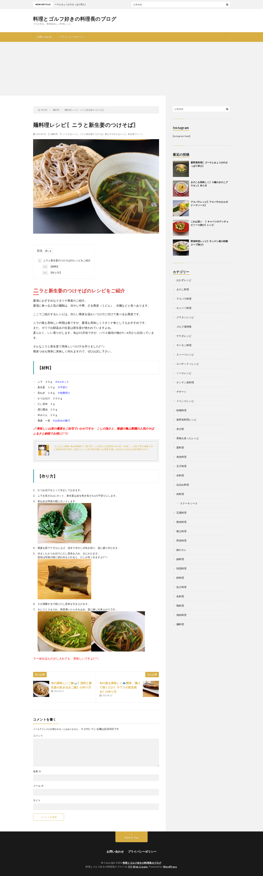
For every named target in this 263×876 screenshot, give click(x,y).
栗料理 (180, 447)
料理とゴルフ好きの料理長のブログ (74, 18)
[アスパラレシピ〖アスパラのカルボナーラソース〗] (181, 208)
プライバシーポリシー (71, 36)
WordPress (170, 866)
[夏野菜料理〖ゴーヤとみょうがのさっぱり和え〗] (181, 169)
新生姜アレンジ (135, 134)
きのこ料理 (182, 289)
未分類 (180, 428)
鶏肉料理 (181, 614)
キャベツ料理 (183, 307)
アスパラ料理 (183, 298)
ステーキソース (189, 503)
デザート (181, 391)
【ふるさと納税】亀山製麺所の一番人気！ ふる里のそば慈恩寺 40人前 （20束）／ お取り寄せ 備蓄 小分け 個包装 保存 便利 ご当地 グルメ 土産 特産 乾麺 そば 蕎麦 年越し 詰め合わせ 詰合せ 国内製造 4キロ (103, 448)
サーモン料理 (183, 345)
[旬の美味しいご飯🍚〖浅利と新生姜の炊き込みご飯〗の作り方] (41, 689)
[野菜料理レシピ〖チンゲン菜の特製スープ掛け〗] (181, 248)
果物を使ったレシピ (187, 438)
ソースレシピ (183, 373)
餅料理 (180, 577)
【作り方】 (52, 272)
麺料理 (54, 134)
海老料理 (181, 456)
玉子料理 (181, 466)
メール (38, 786)
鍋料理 (180, 559)
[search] (227, 4)
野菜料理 (181, 540)
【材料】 (51, 266)
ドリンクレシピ (185, 400)
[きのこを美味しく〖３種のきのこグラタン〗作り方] (181, 188)
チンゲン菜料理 (185, 382)
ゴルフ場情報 (183, 326)
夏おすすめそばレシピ (115, 134)
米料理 (180, 475)
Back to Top (131, 837)
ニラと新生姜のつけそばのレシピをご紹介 (65, 260)
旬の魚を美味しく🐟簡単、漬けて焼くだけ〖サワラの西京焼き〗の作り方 (119, 687)
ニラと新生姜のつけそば (91, 134)
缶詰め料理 (182, 484)
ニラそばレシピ (70, 134)
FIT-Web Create (138, 866)
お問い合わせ (44, 36)
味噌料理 (181, 410)
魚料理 (180, 596)
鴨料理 (180, 605)
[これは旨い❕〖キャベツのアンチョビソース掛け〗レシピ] (181, 228)
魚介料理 (181, 587)
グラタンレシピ (185, 317)
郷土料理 (181, 531)
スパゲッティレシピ (187, 363)
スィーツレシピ (185, 354)
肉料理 (180, 494)
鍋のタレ (181, 549)
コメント (38, 735)
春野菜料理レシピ (186, 419)
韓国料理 (181, 568)
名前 (37, 771)
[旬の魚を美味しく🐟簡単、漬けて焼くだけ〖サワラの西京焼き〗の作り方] (151, 689)
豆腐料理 (181, 512)
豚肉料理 (181, 521)
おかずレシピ (183, 280)
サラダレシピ (183, 335)
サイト (37, 800)
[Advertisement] (131, 69)
